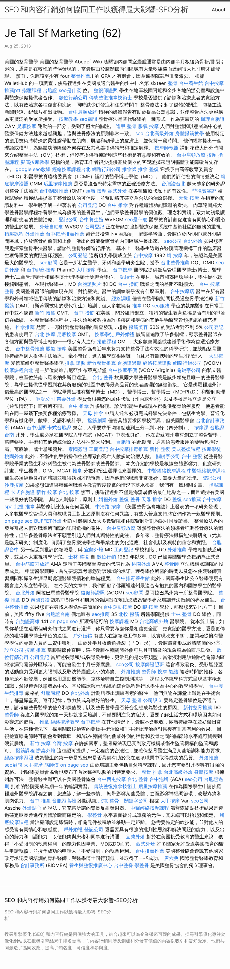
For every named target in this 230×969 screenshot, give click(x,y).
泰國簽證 (77, 449)
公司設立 (152, 700)
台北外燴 (192, 241)
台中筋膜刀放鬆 (32, 564)
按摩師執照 (166, 148)
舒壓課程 (50, 693)
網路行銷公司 (106, 169)
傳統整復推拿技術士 (110, 97)
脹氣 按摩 (148, 126)
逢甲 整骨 (126, 126)
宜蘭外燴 (93, 550)
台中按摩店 (182, 291)
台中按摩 (143, 255)
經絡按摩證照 (157, 363)
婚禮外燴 (108, 499)
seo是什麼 (70, 90)
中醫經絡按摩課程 (166, 471)
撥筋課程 (106, 341)
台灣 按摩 (62, 743)
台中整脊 (123, 865)
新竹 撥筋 (45, 313)
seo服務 (161, 306)
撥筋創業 (97, 420)
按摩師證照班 (149, 664)
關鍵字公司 (189, 370)
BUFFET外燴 (48, 521)
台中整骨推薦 (30, 349)
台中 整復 (191, 456)
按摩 (212, 155)
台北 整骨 (102, 377)
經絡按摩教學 (65, 722)
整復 (177, 499)
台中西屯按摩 (111, 779)
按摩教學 (68, 119)
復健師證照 (93, 593)
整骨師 (171, 564)
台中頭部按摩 (41, 270)
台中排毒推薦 (149, 851)
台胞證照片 (90, 284)
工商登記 (98, 449)
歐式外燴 (117, 191)
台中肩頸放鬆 (82, 112)
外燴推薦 (34, 234)
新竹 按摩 (46, 492)
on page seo (18, 521)
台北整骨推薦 (175, 262)
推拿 (137, 306)
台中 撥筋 (128, 284)
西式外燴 (145, 844)
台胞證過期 (129, 363)
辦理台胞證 (213, 119)
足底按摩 (26, 126)
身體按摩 (203, 772)
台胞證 (50, 90)
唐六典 (171, 858)
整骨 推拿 (152, 772)
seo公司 (173, 241)
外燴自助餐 (51, 227)
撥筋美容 (138, 327)
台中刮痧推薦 (54, 191)
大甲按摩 (86, 270)
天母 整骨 (131, 700)
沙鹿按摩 (14, 485)
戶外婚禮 (124, 334)
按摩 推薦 (35, 650)
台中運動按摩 (117, 607)
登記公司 (68, 219)
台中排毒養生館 (133, 578)
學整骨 (94, 815)
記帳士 (127, 277)
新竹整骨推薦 (101, 363)
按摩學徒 (104, 334)
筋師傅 (51, 765)
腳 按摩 (175, 255)
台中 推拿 (117, 205)
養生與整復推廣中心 (90, 865)
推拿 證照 (75, 363)
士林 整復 (78, 557)
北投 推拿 (24, 506)
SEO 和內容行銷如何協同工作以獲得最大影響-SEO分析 (96, 9)
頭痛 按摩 (96, 191)
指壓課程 (31, 90)
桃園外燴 (14, 456)
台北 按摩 (45, 334)
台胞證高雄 (28, 621)
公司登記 (87, 205)
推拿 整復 (148, 169)
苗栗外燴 (66, 399)
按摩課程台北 (18, 370)
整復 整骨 (129, 499)
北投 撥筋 (129, 614)
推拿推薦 (25, 327)
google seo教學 (33, 169)
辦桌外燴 (45, 750)
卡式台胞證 (59, 428)
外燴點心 (31, 808)
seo (139, 133)
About (219, 10)
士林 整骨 (181, 614)
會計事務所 (32, 865)
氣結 (173, 672)
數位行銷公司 (73, 97)
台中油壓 (36, 428)
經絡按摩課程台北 (71, 169)
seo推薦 (192, 499)
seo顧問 (88, 119)
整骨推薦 (80, 76)
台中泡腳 (159, 779)
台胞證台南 (58, 614)
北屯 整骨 (108, 801)
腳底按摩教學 (34, 162)
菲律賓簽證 (204, 191)
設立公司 (14, 650)
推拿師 (129, 169)
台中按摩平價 (122, 370)
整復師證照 (106, 90)
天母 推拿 (93, 413)
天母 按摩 (188, 198)
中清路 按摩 (108, 506)
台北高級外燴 (159, 133)
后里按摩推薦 (57, 184)
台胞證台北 (173, 184)
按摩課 (201, 428)
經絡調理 (121, 298)
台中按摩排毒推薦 (65, 234)
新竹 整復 (159, 449)
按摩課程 (119, 621)
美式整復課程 (186, 449)
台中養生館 (191, 83)
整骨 (173, 83)
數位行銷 (106, 557)
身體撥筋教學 (189, 133)
